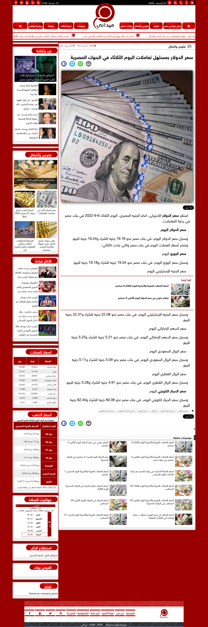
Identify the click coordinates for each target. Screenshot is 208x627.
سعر (175, 215)
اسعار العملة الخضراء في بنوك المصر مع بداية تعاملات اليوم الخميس (152, 472)
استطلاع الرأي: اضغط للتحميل (44, 555)
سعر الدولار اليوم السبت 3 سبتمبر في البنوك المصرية (87, 458)
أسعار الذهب (41, 414)
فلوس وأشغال (176, 46)
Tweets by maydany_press (43, 593)
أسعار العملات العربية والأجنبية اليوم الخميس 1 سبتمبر (86, 472)
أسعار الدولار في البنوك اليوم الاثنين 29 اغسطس (89, 501)
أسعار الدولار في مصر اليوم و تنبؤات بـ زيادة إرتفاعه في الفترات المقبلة (153, 516)
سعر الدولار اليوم (173, 229)
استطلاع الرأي (41, 547)
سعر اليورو (178, 253)
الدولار (166, 215)
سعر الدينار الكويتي (172, 390)
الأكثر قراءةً (43, 260)
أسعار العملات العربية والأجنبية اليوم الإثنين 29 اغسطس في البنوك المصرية (152, 501)
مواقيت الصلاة (40, 499)
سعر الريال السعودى (126, 411)
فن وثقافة (43, 50)
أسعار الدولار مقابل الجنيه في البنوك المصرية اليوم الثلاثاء (87, 487)
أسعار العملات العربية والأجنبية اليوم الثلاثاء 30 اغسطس (152, 487)
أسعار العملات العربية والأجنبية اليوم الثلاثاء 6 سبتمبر (142, 285)
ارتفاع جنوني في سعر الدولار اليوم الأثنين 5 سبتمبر (143, 297)
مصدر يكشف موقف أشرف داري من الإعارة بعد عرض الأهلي (59, 36)
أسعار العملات (40, 352)
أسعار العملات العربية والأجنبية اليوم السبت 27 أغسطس (86, 516)
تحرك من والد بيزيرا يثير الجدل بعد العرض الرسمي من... (126, 36)
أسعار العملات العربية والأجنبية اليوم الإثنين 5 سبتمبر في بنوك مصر (152, 458)
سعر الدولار (182, 411)
